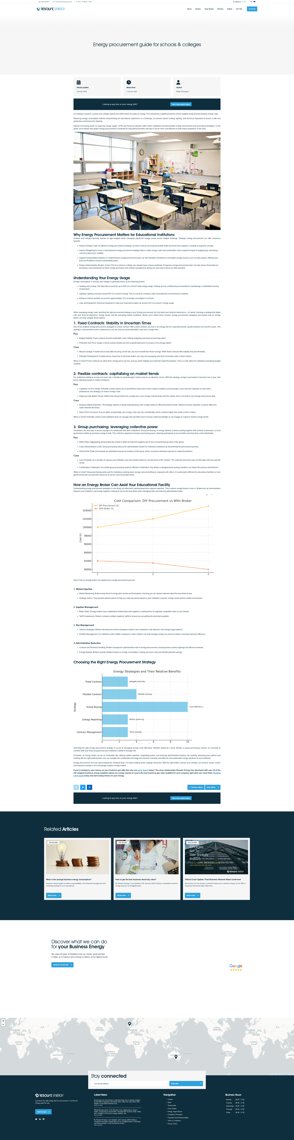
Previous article (197, 787)
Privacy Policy (172, 1124)
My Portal (252, 9)
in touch (143, 770)
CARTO (291, 1074)
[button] (129, 1024)
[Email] (44, 1119)
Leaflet (273, 1074)
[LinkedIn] (40, 1119)
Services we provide (61, 965)
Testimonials (172, 1105)
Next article (211, 787)
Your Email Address (101, 1084)
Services (198, 9)
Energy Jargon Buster (175, 1111)
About (189, 9)
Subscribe (175, 1084)
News (169, 1102)
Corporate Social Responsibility (178, 1118)
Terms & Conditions (174, 1120)
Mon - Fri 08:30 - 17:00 (85, 1)
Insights (229, 9)
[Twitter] (36, 1119)
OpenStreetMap (280, 1074)
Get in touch (42, 1112)
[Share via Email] (76, 787)
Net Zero (220, 9)
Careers (170, 1099)
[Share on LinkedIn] (89, 787)
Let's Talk (239, 9)
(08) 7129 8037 (45, 1)
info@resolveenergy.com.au (63, 1)
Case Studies (209, 9)
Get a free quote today (181, 104)
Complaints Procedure (175, 1114)
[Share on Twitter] (83, 787)
